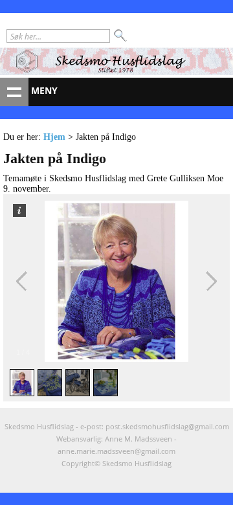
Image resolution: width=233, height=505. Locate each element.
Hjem (54, 137)
